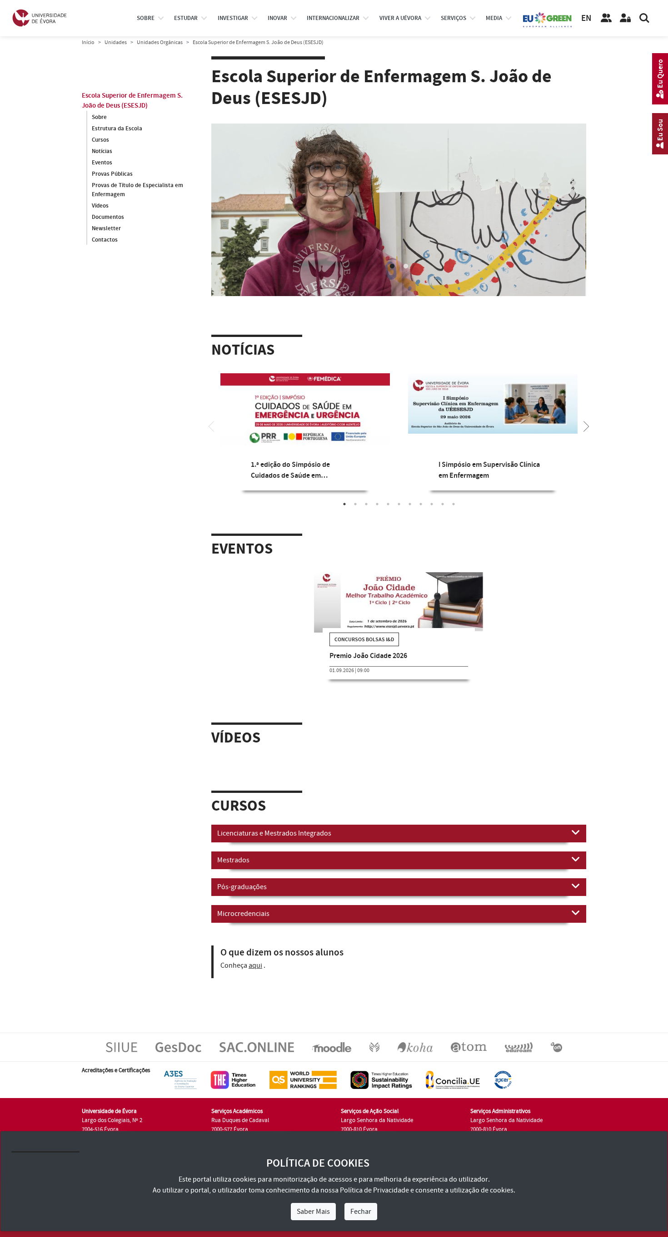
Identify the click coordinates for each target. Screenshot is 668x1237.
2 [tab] (405, 266)
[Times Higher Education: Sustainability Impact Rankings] (381, 1079)
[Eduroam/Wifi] (519, 1047)
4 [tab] (377, 504)
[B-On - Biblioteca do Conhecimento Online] (556, 1047)
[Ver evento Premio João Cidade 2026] (399, 602)
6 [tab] (399, 504)
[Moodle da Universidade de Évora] (331, 1047)
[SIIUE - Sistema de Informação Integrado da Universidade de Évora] (121, 1047)
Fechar (360, 1211)
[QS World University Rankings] (303, 1079)
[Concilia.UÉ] (453, 1079)
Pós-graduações (242, 886)
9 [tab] (431, 504)
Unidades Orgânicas (160, 42)
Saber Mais (313, 1211)
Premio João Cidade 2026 (368, 656)
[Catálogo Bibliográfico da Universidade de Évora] (415, 1047)
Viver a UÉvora (400, 18)
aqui (255, 965)
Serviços (453, 18)
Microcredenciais (243, 913)
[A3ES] (180, 1079)
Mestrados (233, 860)
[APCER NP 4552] (503, 1079)
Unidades (116, 42)
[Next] (586, 425)
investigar (233, 18)
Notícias (102, 151)
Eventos (102, 162)
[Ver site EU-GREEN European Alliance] (547, 19)
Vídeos (100, 206)
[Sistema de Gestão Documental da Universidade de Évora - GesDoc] (178, 1047)
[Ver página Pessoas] (606, 18)
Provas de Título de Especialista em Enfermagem (137, 189)
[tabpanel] (398, 230)
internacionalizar (333, 18)
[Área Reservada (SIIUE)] (625, 18)
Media (494, 18)
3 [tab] (366, 504)
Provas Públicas (112, 174)
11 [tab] (453, 504)
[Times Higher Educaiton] (233, 1079)
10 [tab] (442, 504)
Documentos (108, 217)
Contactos (105, 240)
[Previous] (211, 425)
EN (586, 18)
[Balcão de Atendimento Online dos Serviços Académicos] (256, 1047)
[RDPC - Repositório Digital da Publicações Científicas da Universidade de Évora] (374, 1047)
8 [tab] (420, 504)
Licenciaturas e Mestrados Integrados (274, 833)
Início (88, 42)
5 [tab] (388, 504)
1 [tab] (392, 266)
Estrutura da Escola (117, 128)
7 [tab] (409, 504)
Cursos (100, 140)
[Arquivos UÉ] (469, 1047)
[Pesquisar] (644, 18)
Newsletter (106, 228)
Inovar (277, 18)
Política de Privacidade (374, 1190)
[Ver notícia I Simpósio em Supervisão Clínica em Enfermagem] (493, 403)
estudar (186, 18)
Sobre (146, 18)
